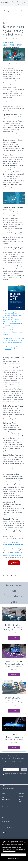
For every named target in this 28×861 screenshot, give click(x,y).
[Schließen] (26, 841)
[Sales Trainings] (13, 803)
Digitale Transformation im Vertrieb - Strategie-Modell (14, 735)
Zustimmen (13, 855)
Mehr (22, 11)
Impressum (21, 796)
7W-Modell (4, 790)
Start (3, 797)
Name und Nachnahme (8, 827)
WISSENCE (4, 785)
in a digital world (19, 4)
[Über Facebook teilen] (4, 575)
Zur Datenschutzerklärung (9, 851)
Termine (3, 808)
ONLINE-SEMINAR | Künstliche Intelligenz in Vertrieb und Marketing (14, 662)
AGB (20, 799)
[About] (13, 805)
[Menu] (25, 3)
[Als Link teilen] (15, 575)
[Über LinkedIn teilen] (11, 575)
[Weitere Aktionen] (24, 19)
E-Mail (3, 832)
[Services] (13, 801)
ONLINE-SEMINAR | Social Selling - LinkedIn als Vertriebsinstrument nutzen (14, 699)
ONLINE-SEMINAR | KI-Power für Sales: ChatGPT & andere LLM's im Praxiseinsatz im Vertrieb (14, 626)
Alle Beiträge (5, 11)
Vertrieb (15, 11)
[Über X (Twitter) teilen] (7, 575)
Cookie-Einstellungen (13, 858)
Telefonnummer (6, 837)
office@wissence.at (6, 820)
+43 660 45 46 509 (6, 821)
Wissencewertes (5, 806)
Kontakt (20, 801)
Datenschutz (21, 798)
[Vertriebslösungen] (13, 799)
